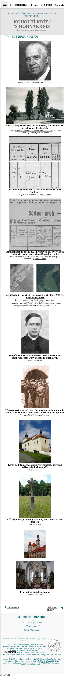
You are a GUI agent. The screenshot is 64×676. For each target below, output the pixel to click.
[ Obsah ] (28, 626)
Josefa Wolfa (42, 128)
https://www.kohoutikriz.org (32, 665)
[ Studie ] (39, 622)
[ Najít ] (27, 630)
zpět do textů (13, 607)
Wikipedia (38, 360)
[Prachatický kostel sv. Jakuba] (35, 544)
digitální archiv (44, 195)
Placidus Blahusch (35, 297)
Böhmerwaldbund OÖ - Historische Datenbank (34, 131)
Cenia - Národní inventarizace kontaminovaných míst (41, 301)
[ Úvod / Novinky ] (28, 622)
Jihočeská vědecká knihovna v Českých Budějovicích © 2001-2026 (24, 640)
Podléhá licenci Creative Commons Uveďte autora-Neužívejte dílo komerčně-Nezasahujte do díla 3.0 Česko (32, 654)
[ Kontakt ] (35, 630)
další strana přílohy (52, 608)
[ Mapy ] (36, 626)
